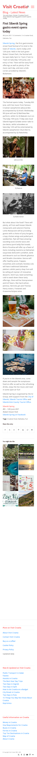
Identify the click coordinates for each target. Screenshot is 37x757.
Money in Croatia (10, 722)
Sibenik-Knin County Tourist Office (17, 402)
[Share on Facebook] (5, 430)
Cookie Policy (8, 645)
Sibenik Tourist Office (18, 399)
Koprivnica (7, 703)
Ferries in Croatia (10, 730)
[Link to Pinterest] (30, 754)
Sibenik (13, 49)
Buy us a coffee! (9, 641)
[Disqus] (18, 538)
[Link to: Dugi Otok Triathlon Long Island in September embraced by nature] (26, 499)
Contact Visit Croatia (11, 637)
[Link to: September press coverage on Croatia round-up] (10, 483)
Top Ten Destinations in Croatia (16, 733)
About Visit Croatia (10, 633)
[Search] (27, 7)
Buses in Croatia (9, 728)
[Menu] (31, 7)
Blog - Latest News (14, 12)
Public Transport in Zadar (13, 673)
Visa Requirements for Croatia (15, 725)
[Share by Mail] (32, 430)
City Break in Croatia (11, 692)
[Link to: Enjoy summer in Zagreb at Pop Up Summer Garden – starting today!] (10, 499)
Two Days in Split (10, 687)
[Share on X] (9, 430)
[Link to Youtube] (27, 754)
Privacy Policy (8, 649)
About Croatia (8, 739)
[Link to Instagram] (24, 754)
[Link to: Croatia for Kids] (26, 483)
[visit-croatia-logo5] (15, 7)
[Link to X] (18, 754)
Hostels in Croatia (10, 678)
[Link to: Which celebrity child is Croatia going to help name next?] (10, 452)
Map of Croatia (9, 736)
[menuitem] (27, 7)
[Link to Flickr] (32, 754)
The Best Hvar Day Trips (13, 681)
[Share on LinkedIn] (23, 430)
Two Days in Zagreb (11, 684)
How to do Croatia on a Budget (15, 689)
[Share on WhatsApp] (14, 430)
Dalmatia (5, 38)
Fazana (5, 675)
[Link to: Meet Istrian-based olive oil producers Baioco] (26, 452)
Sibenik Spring (9, 43)
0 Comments (17, 35)
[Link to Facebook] (21, 754)
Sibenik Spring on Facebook (14, 414)
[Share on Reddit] (27, 430)
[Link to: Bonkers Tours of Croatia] (26, 465)
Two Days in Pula (10, 695)
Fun (10, 38)
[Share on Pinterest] (18, 430)
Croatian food (28, 35)
